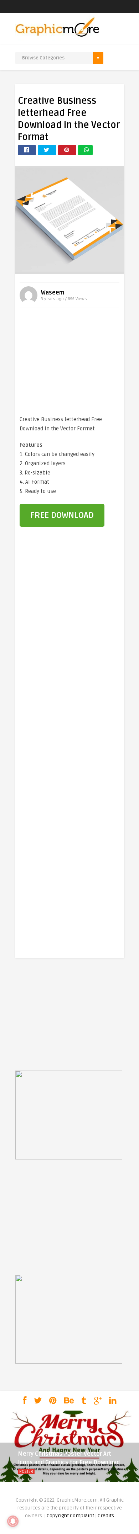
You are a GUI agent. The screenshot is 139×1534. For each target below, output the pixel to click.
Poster (26, 1471)
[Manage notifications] (13, 1521)
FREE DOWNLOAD (62, 515)
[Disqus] (69, 654)
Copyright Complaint (70, 1516)
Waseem (52, 292)
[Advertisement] (69, 363)
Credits (106, 1516)
